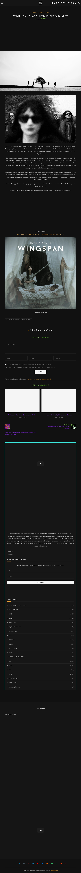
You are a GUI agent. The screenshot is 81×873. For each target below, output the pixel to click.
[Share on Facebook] (32, 330)
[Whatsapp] (71, 3)
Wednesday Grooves (41, 687)
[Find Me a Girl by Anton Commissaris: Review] (22, 400)
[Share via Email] (51, 330)
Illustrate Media (54, 870)
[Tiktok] (76, 3)
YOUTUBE (60, 234)
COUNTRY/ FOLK (41, 609)
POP (41, 661)
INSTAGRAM (30, 234)
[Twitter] (52, 3)
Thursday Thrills (41, 678)
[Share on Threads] (49, 330)
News (41, 652)
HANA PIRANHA (26, 319)
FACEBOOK (21, 234)
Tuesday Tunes (41, 682)
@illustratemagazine (10, 714)
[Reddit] (73, 3)
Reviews (41, 665)
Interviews (41, 639)
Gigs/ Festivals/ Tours (41, 627)
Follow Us (10, 554)
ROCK (41, 674)
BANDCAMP (45, 234)
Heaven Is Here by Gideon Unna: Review (59, 415)
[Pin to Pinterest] (36, 330)
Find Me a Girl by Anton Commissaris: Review (22, 415)
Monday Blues (41, 648)
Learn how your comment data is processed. (39, 379)
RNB (41, 670)
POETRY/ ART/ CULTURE (41, 657)
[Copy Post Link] (47, 330)
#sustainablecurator (12, 319)
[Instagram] (54, 3)
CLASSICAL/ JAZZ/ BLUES (41, 605)
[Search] (79, 3)
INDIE (41, 635)
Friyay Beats (41, 622)
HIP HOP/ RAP (41, 631)
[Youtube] (61, 3)
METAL (41, 644)
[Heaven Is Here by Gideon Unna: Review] (58, 400)
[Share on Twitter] (34, 330)
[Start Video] (40, 463)
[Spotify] (69, 3)
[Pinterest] (56, 3)
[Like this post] (30, 330)
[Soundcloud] (66, 3)
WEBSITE (53, 234)
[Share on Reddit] (40, 330)
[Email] (64, 3)
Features (41, 618)
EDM (41, 614)
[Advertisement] (40, 34)
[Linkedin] (59, 3)
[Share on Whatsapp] (42, 330)
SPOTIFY (37, 234)
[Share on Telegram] (45, 330)
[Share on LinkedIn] (38, 330)
